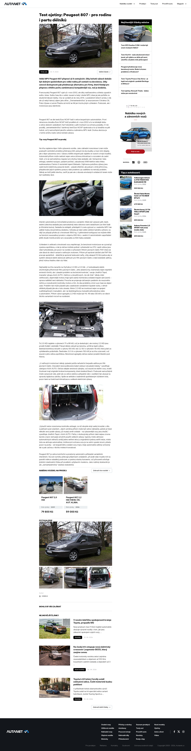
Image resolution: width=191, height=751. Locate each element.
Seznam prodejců (143, 725)
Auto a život (159, 732)
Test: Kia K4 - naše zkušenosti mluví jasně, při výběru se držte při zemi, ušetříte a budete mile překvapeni (135, 57)
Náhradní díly (123, 735)
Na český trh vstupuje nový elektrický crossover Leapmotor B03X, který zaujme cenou (91, 650)
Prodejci (142, 4)
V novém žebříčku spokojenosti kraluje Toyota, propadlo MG (92, 621)
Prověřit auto (167, 4)
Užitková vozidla (107, 728)
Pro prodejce (90, 746)
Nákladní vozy (106, 732)
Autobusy (122, 728)
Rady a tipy (140, 739)
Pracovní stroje (124, 732)
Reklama (103, 746)
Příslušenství (123, 739)
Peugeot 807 (52, 139)
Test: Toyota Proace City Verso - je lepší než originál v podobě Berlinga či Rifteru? (135, 81)
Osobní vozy (106, 725)
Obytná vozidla (107, 735)
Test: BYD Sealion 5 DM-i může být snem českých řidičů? (136, 37)
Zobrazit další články (100, 707)
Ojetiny (157, 728)
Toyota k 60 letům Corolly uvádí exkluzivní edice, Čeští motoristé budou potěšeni (92, 682)
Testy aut (154, 4)
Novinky (78, 637)
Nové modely (79, 670)
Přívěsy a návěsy (125, 725)
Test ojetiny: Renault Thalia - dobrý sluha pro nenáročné (135, 92)
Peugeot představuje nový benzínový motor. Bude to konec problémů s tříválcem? (133, 69)
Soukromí (126, 746)
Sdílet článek (103, 72)
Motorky (104, 739)
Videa (156, 735)
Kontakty (114, 746)
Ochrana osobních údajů (143, 746)
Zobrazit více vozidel (100, 471)
